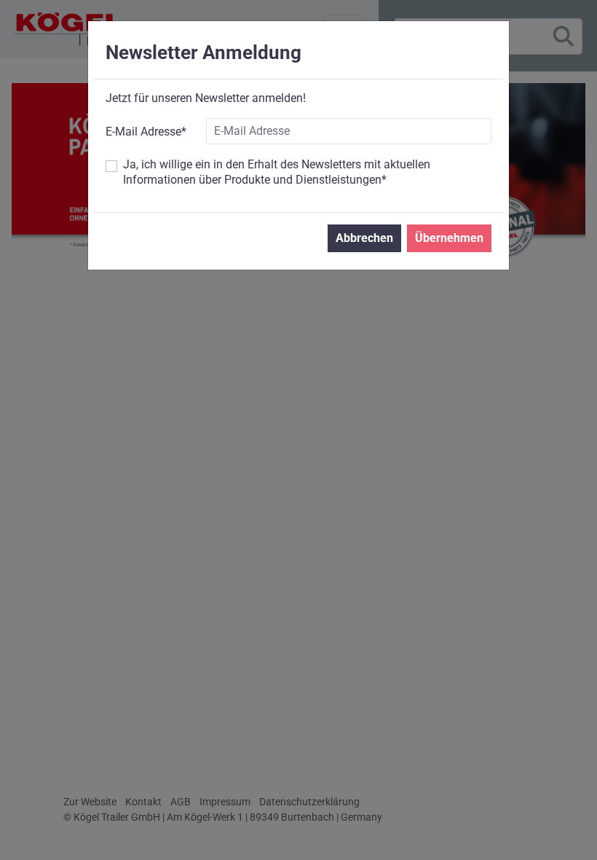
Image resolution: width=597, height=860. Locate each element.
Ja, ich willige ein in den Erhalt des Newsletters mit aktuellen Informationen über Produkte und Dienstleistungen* (276, 172)
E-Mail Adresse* (146, 131)
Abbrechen (364, 238)
